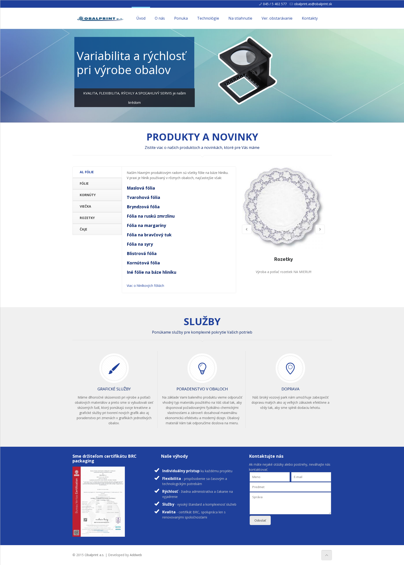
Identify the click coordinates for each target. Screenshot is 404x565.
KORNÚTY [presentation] (88, 195)
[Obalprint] (100, 18)
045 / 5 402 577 (275, 4)
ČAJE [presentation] (83, 229)
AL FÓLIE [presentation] (87, 172)
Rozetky (283, 259)
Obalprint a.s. (94, 555)
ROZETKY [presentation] (87, 218)
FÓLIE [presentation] (84, 183)
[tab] (97, 172)
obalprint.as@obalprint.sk (313, 4)
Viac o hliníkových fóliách (145, 285)
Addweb (136, 555)
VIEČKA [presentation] (85, 206)
